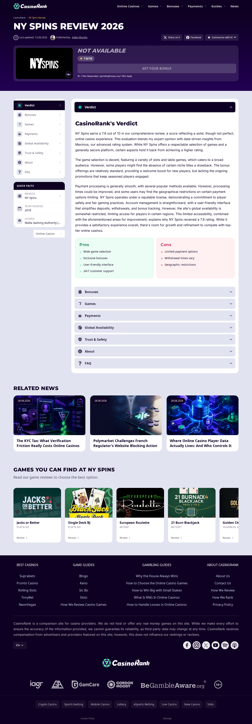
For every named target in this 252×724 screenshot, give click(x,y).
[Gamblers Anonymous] (57, 684)
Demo (208, 492)
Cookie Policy (87, 718)
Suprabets (27, 576)
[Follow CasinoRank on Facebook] (187, 645)
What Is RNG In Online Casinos (157, 597)
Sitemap (167, 718)
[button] (154, 107)
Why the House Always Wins (157, 576)
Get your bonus (157, 68)
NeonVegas (27, 604)
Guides (216, 6)
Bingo (83, 576)
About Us (223, 576)
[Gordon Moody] (120, 684)
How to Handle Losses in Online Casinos (157, 604)
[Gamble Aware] (173, 684)
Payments (195, 6)
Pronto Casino (27, 583)
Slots (83, 597)
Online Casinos (128, 6)
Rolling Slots (27, 590)
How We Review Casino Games (84, 604)
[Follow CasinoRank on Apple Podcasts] (235, 645)
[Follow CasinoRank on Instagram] (196, 645)
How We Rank (222, 597)
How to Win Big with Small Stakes (157, 590)
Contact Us (223, 583)
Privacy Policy (223, 604)
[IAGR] (36, 684)
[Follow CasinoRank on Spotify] (225, 645)
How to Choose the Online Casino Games (157, 583)
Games (153, 6)
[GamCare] (85, 684)
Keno (84, 583)
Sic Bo (83, 590)
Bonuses (173, 6)
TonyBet (27, 597)
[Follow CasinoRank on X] (206, 645)
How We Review (223, 590)
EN (18, 645)
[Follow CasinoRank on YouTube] (216, 645)
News (234, 6)
